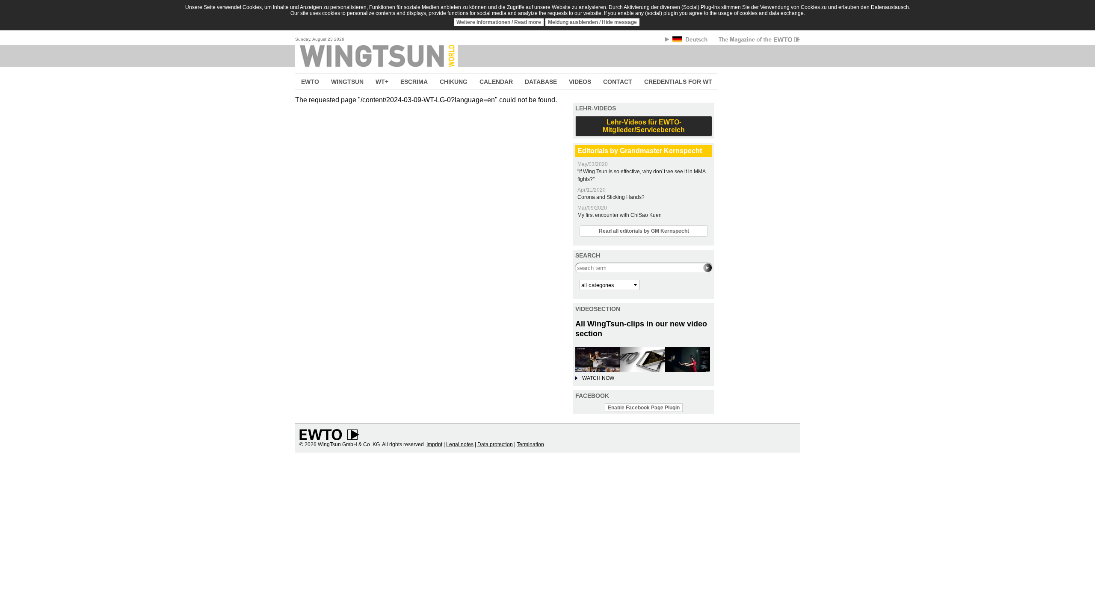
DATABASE (541, 81)
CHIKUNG (454, 81)
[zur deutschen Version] (690, 40)
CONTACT (617, 81)
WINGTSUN (347, 81)
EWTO (310, 81)
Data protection (495, 444)
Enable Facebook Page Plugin (644, 408)
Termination (530, 444)
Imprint (434, 444)
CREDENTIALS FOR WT (678, 81)
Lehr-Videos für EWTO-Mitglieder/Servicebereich (644, 125)
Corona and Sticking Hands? (611, 197)
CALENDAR (496, 81)
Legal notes (460, 444)
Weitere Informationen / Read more (498, 22)
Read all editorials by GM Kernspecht (644, 231)
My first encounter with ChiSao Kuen (619, 215)
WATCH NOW (598, 378)
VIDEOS (580, 81)
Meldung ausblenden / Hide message (592, 22)
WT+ (382, 81)
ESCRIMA (414, 81)
